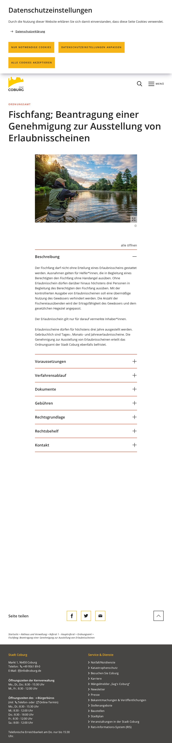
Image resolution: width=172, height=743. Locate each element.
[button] (86, 188)
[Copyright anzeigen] (134, 226)
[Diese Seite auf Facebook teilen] (72, 616)
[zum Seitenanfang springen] (159, 616)
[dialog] (86, 37)
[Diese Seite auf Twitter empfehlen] (86, 616)
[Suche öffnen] (140, 84)
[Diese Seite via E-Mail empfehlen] (100, 616)
